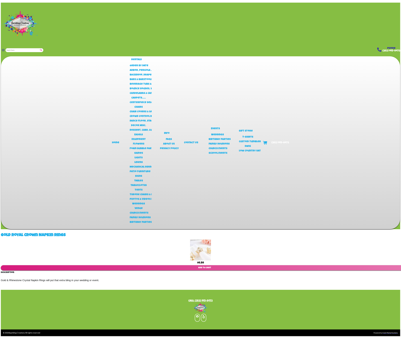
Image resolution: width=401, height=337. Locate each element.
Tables (138, 181)
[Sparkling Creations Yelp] (203, 318)
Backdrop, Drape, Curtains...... (138, 75)
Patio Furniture (138, 171)
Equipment (139, 139)
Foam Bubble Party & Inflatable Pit (138, 148)
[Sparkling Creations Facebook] (197, 318)
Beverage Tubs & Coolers (138, 84)
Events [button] (215, 128)
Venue (139, 208)
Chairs (138, 107)
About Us (169, 144)
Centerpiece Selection (138, 102)
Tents (139, 190)
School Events (217, 153)
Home (115, 142)
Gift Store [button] (246, 131)
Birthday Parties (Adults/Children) (217, 139)
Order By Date (138, 65)
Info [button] (167, 133)
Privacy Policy (169, 148)
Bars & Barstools (138, 79)
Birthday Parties (138, 222)
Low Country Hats (248, 151)
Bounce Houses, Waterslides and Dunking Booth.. (138, 88)
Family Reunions (138, 217)
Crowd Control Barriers (138, 116)
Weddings (138, 204)
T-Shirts (247, 137)
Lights (139, 158)
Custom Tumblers (248, 141)
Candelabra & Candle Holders (138, 93)
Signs (138, 176)
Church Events (138, 213)
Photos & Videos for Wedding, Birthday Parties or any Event (138, 199)
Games (138, 153)
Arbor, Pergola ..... (138, 70)
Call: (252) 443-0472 (200, 301)
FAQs (169, 139)
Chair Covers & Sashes (138, 112)
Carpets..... (138, 98)
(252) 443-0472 (391, 51)
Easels (138, 135)
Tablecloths (139, 185)
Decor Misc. (138, 125)
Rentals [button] (136, 59)
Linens (138, 162)
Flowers (138, 144)
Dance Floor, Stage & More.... (138, 121)
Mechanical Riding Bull (138, 167)
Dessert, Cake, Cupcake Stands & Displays (138, 130)
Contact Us (191, 142)
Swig (248, 146)
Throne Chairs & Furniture (138, 194)
